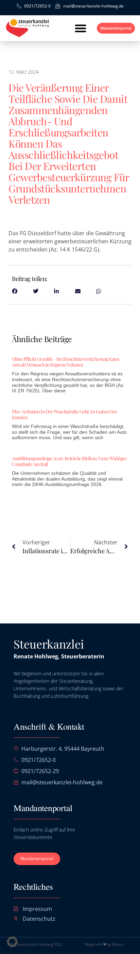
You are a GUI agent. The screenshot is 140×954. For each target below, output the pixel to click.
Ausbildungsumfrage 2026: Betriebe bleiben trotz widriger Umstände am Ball (69, 461)
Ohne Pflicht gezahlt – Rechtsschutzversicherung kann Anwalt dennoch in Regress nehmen (65, 362)
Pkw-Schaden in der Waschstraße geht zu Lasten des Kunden (64, 414)
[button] (80, 28)
